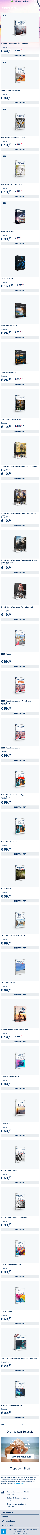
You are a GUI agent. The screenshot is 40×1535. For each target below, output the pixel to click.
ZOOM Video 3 (6, 654)
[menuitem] (4, 2)
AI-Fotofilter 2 (6, 889)
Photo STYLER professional (11, 90)
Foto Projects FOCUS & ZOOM (11, 184)
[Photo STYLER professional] (20, 74)
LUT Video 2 (5, 1123)
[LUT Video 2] (20, 1107)
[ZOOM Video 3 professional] (20, 732)
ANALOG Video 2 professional (11, 1405)
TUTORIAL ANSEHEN (20, 1456)
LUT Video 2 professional (10, 1077)
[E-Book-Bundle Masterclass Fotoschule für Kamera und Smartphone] (20, 544)
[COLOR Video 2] (20, 1295)
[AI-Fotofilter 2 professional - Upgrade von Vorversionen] (20, 779)
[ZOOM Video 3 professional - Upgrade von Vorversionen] (20, 685)
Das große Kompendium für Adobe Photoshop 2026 (19, 1358)
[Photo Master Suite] (20, 215)
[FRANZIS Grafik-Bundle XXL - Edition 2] (20, 27)
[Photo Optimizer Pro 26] (20, 309)
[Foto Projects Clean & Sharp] (20, 403)
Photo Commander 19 (8, 372)
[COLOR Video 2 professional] (20, 1248)
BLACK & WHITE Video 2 (9, 1170)
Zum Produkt (20, 56)
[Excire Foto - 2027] (20, 262)
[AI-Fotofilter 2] (20, 872)
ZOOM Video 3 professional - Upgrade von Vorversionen (16, 702)
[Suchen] (36, 8)
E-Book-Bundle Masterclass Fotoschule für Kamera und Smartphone (19, 561)
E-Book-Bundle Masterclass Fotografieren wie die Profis (18, 514)
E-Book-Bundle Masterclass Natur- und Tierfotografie (19, 466)
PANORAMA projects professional (13, 936)
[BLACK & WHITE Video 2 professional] (20, 1201)
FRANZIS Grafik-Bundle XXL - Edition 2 (14, 44)
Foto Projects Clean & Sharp (11, 419)
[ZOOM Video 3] (20, 638)
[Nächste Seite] (33, 1424)
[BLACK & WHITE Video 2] (20, 1154)
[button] (3, 1531)
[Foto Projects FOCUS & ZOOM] (20, 168)
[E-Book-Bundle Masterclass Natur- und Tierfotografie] (20, 450)
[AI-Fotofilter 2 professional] (20, 826)
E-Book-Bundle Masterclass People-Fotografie (17, 607)
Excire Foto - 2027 (7, 278)
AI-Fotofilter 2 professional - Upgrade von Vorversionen (15, 796)
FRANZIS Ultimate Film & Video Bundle (14, 1030)
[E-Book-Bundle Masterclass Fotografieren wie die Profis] (20, 497)
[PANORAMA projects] (20, 966)
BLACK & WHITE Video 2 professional (14, 1217)
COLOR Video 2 (6, 1311)
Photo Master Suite (7, 231)
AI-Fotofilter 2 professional (10, 842)
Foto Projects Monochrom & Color (13, 137)
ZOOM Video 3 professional (10, 748)
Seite (3, 1425)
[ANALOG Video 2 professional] (20, 1389)
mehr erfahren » (19, 1484)
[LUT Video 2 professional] (20, 1060)
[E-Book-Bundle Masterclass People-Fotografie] (20, 591)
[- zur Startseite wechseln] (20, 1)
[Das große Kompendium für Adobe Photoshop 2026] (20, 1342)
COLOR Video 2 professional (11, 1264)
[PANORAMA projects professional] (20, 919)
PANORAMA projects (8, 983)
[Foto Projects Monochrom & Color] (20, 121)
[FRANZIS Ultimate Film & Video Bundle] (20, 1013)
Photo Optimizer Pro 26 (9, 325)
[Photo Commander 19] (20, 356)
